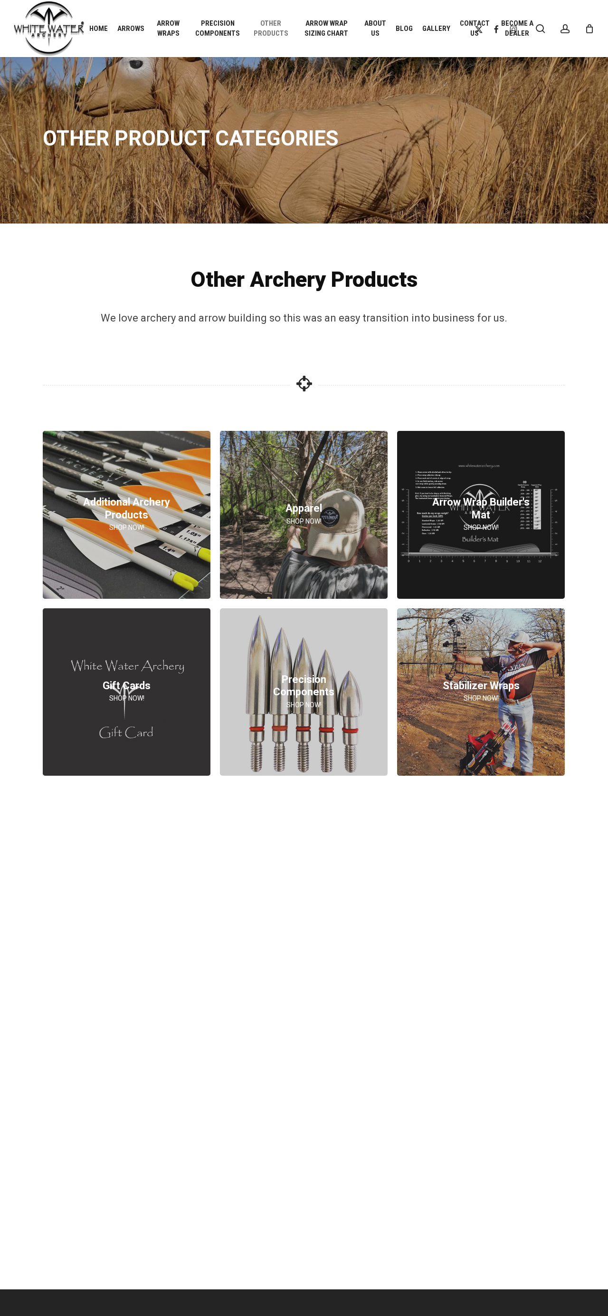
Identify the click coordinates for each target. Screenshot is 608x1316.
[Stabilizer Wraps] (481, 692)
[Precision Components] (304, 692)
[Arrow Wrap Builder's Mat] (481, 515)
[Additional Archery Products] (126, 515)
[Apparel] (304, 515)
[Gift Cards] (126, 692)
